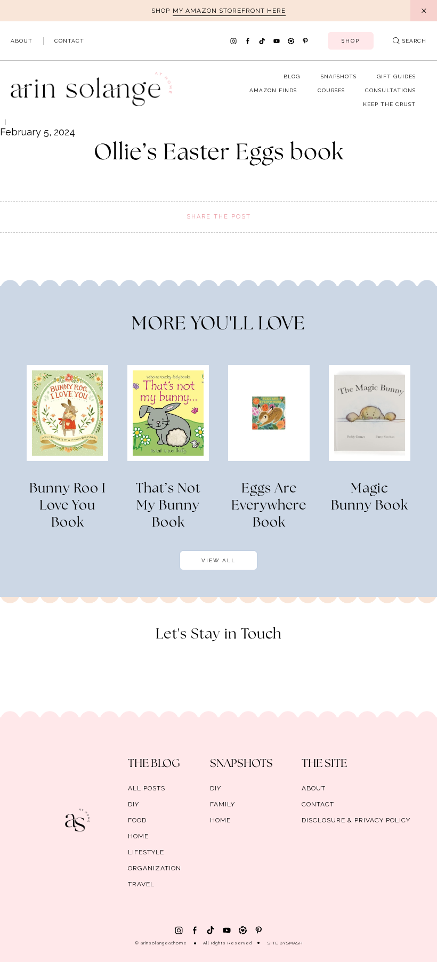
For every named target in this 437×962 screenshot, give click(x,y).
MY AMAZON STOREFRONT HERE (229, 10)
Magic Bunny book (369, 497)
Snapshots (339, 76)
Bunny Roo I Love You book (67, 506)
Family (222, 804)
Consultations (390, 90)
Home (138, 836)
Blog (292, 76)
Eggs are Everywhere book (268, 506)
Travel (141, 884)
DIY (133, 804)
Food (137, 820)
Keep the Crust (389, 104)
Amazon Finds (273, 90)
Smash (294, 942)
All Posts (146, 788)
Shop (351, 41)
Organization (154, 868)
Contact (69, 41)
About (22, 41)
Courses (331, 90)
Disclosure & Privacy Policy (356, 820)
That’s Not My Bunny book (168, 506)
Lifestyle (146, 852)
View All (218, 560)
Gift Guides (396, 76)
